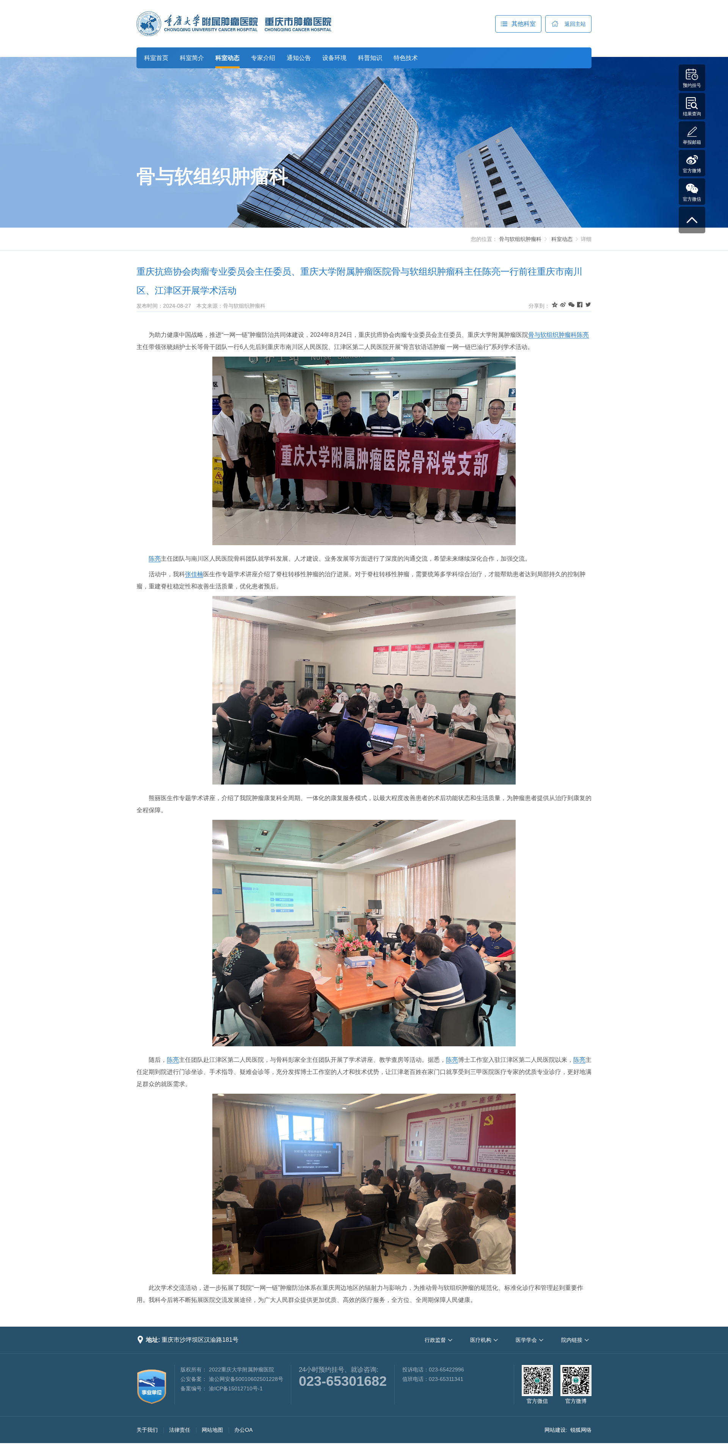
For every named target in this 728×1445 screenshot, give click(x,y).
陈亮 (583, 335)
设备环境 (334, 58)
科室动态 (227, 58)
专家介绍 (263, 58)
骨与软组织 (543, 335)
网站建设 (555, 1430)
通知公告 (299, 58)
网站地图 (212, 1430)
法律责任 (179, 1430)
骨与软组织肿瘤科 (520, 239)
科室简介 (192, 58)
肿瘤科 (568, 335)
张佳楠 (194, 574)
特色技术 (406, 58)
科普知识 (370, 58)
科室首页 (156, 58)
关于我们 (147, 1430)
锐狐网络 (581, 1430)
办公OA (243, 1430)
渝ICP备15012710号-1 (236, 1388)
